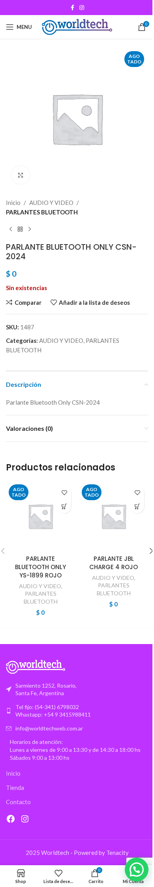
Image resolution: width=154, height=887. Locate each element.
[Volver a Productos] (20, 229)
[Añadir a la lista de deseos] (64, 492)
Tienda (15, 787)
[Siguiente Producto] (29, 229)
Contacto (18, 801)
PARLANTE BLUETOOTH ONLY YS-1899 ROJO (40, 566)
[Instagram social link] (81, 7)
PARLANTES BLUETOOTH (42, 212)
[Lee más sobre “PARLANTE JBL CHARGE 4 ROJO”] (137, 506)
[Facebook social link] (72, 7)
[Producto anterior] (10, 229)
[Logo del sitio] (77, 26)
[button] (136, 869)
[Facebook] (10, 819)
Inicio (13, 202)
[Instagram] (25, 819)
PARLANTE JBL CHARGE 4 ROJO (113, 562)
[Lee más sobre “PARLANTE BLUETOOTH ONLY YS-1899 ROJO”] (64, 506)
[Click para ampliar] (21, 175)
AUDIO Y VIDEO (51, 202)
